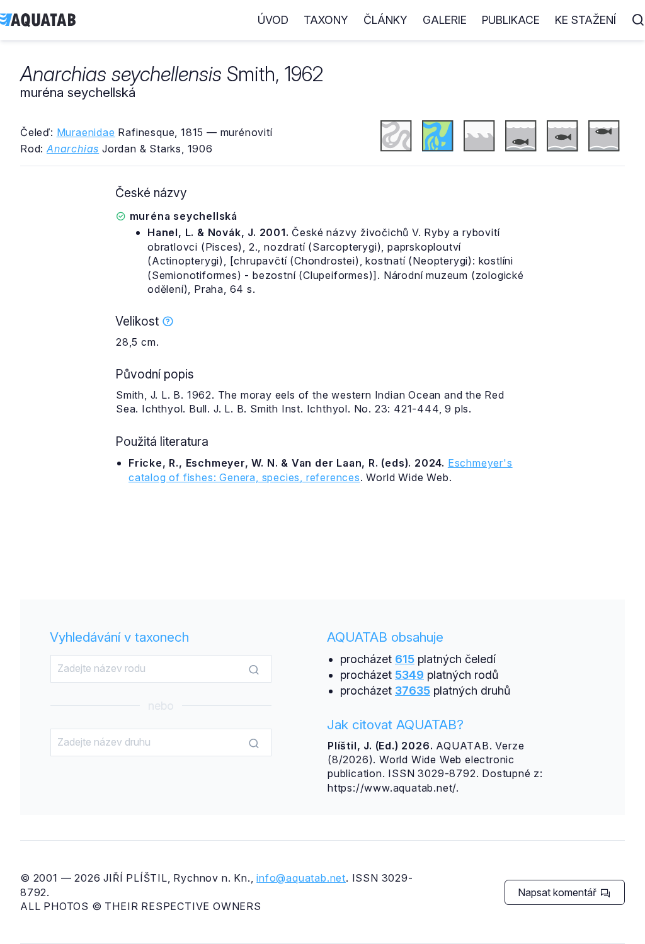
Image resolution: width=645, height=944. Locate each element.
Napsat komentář (558, 892)
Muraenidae (86, 132)
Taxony (326, 19)
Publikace (511, 19)
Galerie (445, 19)
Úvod (273, 19)
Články (385, 19)
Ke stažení (585, 19)
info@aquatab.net (301, 878)
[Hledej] (253, 669)
